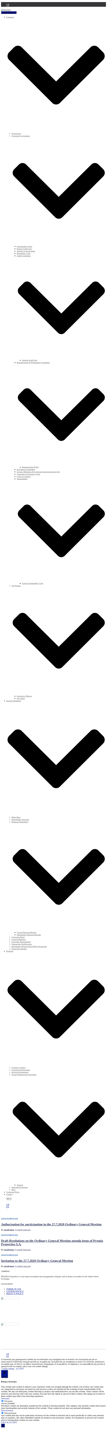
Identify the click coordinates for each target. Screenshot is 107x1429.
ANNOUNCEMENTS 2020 (9, 1218)
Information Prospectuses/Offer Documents (29, 946)
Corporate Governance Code (28, 474)
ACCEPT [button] (20, 1369)
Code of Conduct (24, 476)
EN (7, 7)
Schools (20, 1185)
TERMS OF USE (13, 1289)
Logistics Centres (18, 1068)
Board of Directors (24, 249)
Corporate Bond (18, 937)
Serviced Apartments (19, 1072)
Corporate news (12, 1192)
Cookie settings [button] (8, 1369)
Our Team (21, 698)
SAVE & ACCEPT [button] (9, 1422)
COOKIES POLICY (15, 1291)
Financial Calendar (19, 949)
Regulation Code (23, 253)
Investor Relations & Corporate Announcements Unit (38, 472)
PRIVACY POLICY (14, 1294)
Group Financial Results (26, 932)
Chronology (16, 134)
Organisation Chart (24, 246)
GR (7, 4)
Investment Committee (26, 469)
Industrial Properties (19, 1187)
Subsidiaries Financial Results (29, 935)
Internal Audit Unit (29, 360)
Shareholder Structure (20, 820)
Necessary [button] (5, 1398)
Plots (13, 1190)
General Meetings (18, 939)
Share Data (15, 817)
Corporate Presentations (21, 942)
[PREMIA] (6, 10)
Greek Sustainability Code (32, 583)
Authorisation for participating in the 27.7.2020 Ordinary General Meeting (51, 1224)
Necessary (8, 1401)
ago (23, 1230)
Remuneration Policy (30, 467)
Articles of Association (26, 251)
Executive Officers (24, 696)
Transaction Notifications (21, 944)
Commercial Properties (20, 1070)
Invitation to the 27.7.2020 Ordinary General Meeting (37, 1260)
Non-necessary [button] (7, 1410)
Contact (9, 1194)
